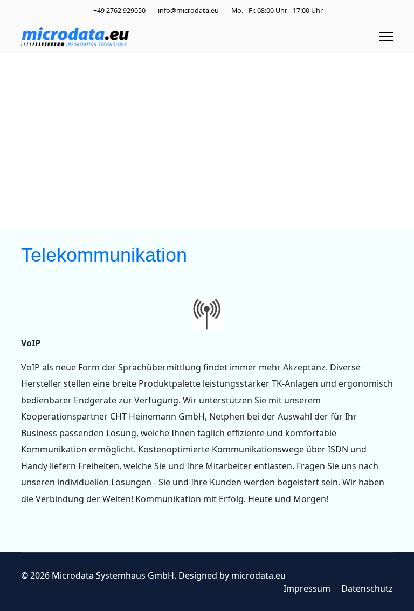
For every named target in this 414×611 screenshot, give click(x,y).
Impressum (307, 588)
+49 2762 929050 (119, 10)
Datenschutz (367, 588)
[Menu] (386, 36)
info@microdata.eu (188, 10)
